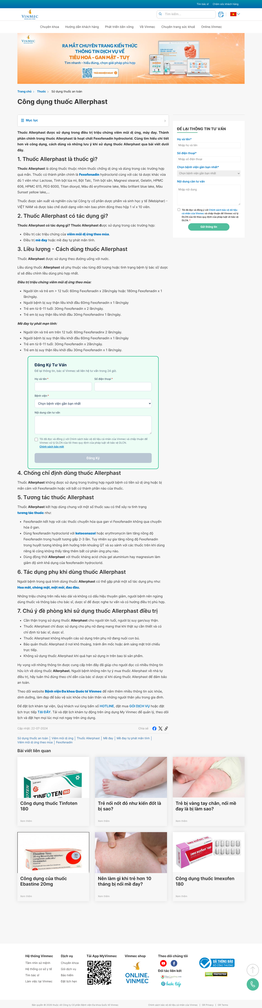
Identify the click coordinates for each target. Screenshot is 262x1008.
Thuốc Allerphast (88, 738)
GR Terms (223, 1005)
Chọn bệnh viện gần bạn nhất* (198, 167)
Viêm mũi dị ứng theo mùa (35, 742)
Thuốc (41, 91)
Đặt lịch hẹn (69, 981)
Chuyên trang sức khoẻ (178, 27)
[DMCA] (216, 974)
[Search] (160, 14)
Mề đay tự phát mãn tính (133, 738)
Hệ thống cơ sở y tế (38, 969)
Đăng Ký (93, 458)
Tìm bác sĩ (203, 4)
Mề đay (108, 738)
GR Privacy (207, 1005)
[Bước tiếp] (171, 984)
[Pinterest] (166, 729)
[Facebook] (154, 729)
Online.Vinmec (211, 27)
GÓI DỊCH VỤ (139, 706)
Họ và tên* (184, 139)
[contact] (252, 984)
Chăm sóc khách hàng (225, 4)
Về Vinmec (147, 27)
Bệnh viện (42, 396)
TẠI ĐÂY (44, 712)
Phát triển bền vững (119, 27)
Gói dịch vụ (68, 969)
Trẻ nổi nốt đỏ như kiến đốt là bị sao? (129, 806)
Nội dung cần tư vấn (47, 412)
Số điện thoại (103, 379)
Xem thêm (26, 820)
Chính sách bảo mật (52, 446)
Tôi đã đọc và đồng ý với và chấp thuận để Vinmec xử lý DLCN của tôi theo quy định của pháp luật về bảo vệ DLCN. (210, 215)
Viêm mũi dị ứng (62, 738)
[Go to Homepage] (29, 14)
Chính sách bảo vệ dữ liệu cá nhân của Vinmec (173, 1005)
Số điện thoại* (187, 153)
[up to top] (253, 970)
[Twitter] (160, 729)
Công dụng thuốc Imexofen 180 (205, 881)
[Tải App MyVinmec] (99, 972)
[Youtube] (163, 963)
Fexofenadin (64, 742)
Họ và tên (42, 379)
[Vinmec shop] (137, 972)
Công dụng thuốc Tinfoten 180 (48, 806)
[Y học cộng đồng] (171, 977)
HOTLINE (107, 706)
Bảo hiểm (67, 975)
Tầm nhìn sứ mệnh (37, 963)
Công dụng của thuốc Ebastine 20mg (43, 881)
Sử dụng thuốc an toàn (66, 91)
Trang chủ (24, 91)
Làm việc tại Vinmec (38, 981)
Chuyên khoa (49, 27)
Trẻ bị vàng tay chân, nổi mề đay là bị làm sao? (206, 806)
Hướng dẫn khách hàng (82, 27)
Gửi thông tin (208, 227)
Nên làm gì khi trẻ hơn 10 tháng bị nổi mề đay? (124, 881)
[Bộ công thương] (216, 963)
